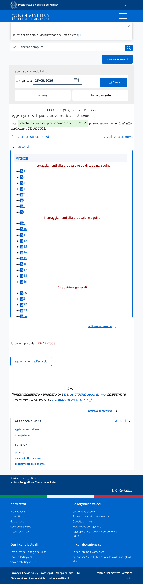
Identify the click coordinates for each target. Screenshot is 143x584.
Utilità (76, 536)
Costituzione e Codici (84, 511)
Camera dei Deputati (21, 557)
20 (25, 292)
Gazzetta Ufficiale (82, 521)
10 (25, 228)
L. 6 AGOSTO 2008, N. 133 (70, 399)
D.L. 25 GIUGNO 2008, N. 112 (84, 394)
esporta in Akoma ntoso (28, 458)
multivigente (102, 95)
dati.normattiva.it (58, 578)
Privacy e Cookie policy (24, 573)
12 (25, 240)
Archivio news (18, 511)
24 (25, 316)
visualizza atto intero (118, 136)
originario (44, 95)
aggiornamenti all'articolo (31, 361)
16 (25, 263)
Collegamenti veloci (20, 526)
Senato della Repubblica (23, 562)
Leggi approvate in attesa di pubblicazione (95, 531)
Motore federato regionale (87, 526)
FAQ (78, 573)
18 (25, 275)
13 (25, 246)
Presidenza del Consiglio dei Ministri (29, 552)
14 (25, 252)
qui (79, 35)
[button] (76, 80)
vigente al (26, 80)
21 (25, 298)
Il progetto (15, 516)
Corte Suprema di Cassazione (88, 552)
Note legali (47, 573)
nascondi (22, 146)
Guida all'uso (17, 521)
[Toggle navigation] (122, 16)
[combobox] (71, 47)
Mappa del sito (65, 573)
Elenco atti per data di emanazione (91, 516)
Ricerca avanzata (117, 59)
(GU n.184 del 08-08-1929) (29, 136)
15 (25, 258)
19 (25, 281)
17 (25, 269)
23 (25, 310)
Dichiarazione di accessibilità (28, 578)
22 (25, 304)
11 (25, 234)
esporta (19, 452)
